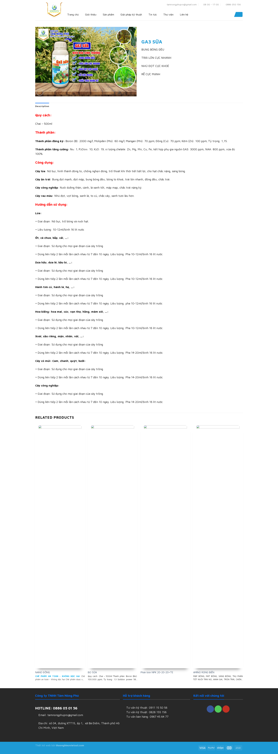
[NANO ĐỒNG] (60, 546)
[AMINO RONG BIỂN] (218, 546)
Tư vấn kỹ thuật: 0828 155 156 (146, 712)
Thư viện (168, 14)
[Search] (238, 14)
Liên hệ (184, 14)
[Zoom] (39, 92)
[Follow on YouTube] (226, 709)
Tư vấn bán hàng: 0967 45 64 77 (147, 716)
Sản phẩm (108, 14)
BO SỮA (92, 672)
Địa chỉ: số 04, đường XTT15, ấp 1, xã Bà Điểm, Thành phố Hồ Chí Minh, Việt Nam (79, 725)
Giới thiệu (90, 14)
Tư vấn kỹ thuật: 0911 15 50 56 (146, 707)
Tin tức (152, 14)
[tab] (42, 106)
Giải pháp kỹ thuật (131, 14)
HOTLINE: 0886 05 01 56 (56, 708)
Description (42, 106)
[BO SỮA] (112, 546)
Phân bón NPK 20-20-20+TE (157, 672)
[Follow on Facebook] (210, 709)
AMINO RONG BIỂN (203, 672)
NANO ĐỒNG (42, 672)
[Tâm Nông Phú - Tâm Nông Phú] (54, 10)
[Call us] (218, 709)
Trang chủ (73, 14)
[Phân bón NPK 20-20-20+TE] (165, 546)
